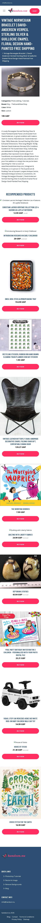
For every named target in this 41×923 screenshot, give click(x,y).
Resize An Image (11, 880)
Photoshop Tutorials (13, 876)
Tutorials (25, 101)
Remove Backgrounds (13, 884)
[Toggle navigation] (4, 11)
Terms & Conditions (26, 917)
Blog (7, 888)
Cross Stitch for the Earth (20, 822)
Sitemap (26, 919)
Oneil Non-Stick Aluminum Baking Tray (20, 299)
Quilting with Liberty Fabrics (20, 534)
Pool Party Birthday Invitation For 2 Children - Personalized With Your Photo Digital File (21, 652)
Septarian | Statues (20, 591)
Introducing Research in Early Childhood (20, 235)
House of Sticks (20, 746)
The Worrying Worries (20, 509)
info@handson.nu (7, 3)
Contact (15, 917)
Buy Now (20, 123)
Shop (35, 11)
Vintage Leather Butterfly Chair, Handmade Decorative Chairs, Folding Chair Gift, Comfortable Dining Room (20, 441)
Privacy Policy (17, 919)
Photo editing (16, 101)
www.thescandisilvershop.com (12, 166)
